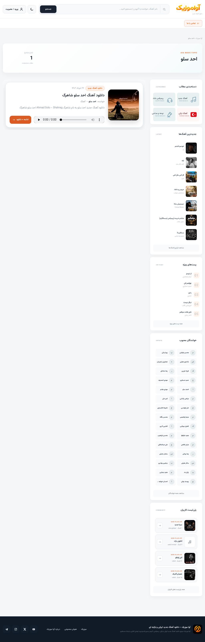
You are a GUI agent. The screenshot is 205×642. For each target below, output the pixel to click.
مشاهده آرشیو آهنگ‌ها (176, 248)
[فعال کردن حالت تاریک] (32, 9)
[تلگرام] (6, 629)
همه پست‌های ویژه (176, 324)
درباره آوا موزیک (53, 629)
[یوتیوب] (33, 629)
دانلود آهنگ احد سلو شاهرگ (83, 95)
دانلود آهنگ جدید (95, 88)
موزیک (83, 629)
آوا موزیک (199, 38)
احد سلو (92, 101)
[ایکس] (24, 629)
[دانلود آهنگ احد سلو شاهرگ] (123, 104)
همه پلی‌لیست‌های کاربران (176, 589)
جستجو (48, 9)
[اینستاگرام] (15, 629)
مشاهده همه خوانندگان (176, 493)
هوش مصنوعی (70, 629)
